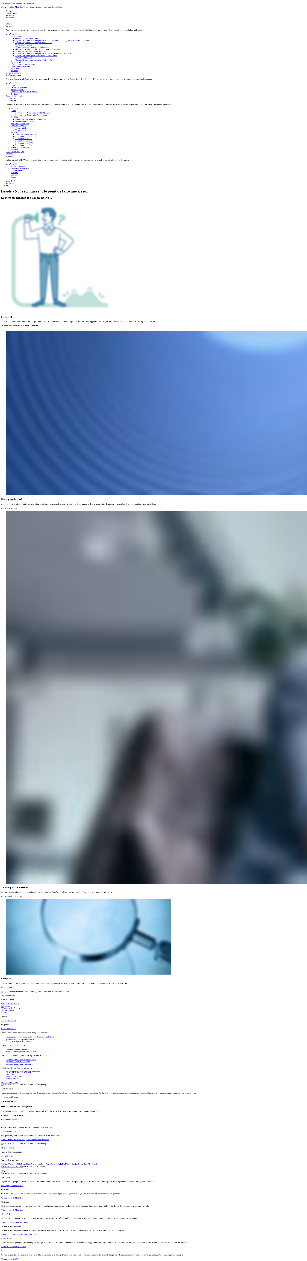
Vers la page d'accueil (9, 508)
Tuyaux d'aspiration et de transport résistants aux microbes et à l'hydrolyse (43, 53)
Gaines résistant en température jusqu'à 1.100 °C (33, 60)
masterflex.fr (10, 181)
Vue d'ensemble (12, 34)
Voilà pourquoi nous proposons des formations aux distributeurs (30, 1037)
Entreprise (9, 154)
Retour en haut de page (9, 1083)
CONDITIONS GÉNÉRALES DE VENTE (23, 1072)
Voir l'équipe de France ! (10, 1119)
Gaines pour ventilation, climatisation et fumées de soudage (37, 49)
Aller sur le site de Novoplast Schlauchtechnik (18, 1234)
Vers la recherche (7, 988)
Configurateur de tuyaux (15, 152)
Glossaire (14, 149)
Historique (14, 173)
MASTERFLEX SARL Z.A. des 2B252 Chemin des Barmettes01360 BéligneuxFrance (11, 1008)
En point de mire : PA (23, 145)
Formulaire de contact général (37, 1140)
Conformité (15, 175)
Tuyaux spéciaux (17, 62)
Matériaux (14, 132)
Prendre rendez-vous (9, 1132)
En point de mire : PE (23, 139)
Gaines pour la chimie (23, 45)
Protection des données (14, 1076)
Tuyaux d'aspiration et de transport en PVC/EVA (33, 43)
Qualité (13, 111)
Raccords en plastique (19, 87)
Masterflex (10, 183)
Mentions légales (12, 1078)
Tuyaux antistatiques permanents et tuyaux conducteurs (36, 56)
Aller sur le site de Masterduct (12, 1210)
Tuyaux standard (17, 36)
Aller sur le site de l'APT (10, 1259)
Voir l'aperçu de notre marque (12, 1186)
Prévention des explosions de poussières (21, 1051)
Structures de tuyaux (18, 126)
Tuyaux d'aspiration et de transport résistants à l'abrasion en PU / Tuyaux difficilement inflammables (53, 41)
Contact (13, 177)
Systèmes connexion (13, 73)
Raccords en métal (17, 90)
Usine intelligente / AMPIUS (21, 66)
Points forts (15, 69)
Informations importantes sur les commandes (18, 3)
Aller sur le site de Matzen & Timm (14, 1222)
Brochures (14, 71)
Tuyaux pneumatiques (23, 58)
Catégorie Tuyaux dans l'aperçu (18, 1062)
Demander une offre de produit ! (13, 1140)
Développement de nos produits (23, 64)
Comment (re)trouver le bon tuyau (19, 1041)
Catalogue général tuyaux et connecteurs (21, 1060)
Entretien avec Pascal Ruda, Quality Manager (32, 113)
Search (4, 1171)
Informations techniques (20, 147)
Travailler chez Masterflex (20, 168)
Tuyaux (9, 24)
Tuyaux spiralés (21, 128)
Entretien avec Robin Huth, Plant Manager (31, 115)
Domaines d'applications (15, 96)
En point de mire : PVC (24, 141)
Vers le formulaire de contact (12, 896)
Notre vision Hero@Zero (24, 121)
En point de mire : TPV (24, 143)
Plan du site (10, 1074)
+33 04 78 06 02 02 (8, 1029)
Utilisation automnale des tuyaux (18, 1049)
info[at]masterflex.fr (8, 1021)
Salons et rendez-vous (19, 166)
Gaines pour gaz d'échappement (27, 38)
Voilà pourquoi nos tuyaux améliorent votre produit (25, 1039)
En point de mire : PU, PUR (26, 137)
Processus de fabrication (20, 124)
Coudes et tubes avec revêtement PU (24, 92)
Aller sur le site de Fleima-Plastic (13, 1247)
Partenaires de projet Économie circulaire (30, 119)
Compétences (11, 98)
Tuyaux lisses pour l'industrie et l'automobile (32, 47)
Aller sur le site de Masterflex (12, 1198)
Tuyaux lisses (20, 130)
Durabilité (14, 117)
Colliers (13, 85)
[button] (9, 11)
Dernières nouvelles (18, 171)
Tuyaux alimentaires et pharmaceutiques (30, 51)
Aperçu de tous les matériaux (26, 134)
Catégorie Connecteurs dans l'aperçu (19, 1064)
